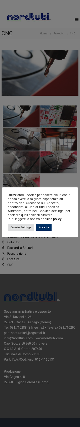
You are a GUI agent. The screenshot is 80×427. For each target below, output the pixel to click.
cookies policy (51, 219)
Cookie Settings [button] (20, 227)
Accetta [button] (44, 227)
